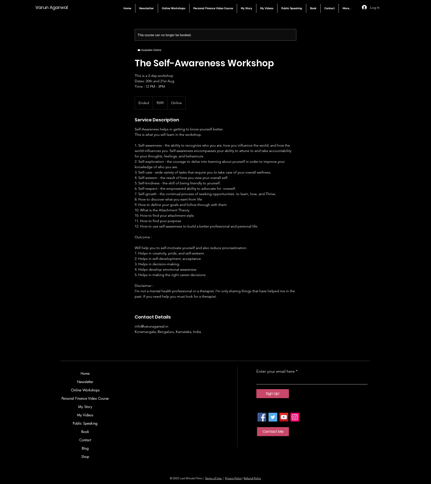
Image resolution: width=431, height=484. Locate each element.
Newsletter (85, 381)
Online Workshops (85, 390)
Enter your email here (275, 371)
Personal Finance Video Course (85, 398)
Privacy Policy (233, 478)
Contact (85, 440)
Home (85, 373)
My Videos (85, 415)
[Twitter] (272, 417)
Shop (85, 456)
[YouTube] (283, 417)
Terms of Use (213, 478)
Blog (85, 448)
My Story (85, 406)
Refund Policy (252, 478)
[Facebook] (261, 417)
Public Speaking (85, 423)
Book (85, 431)
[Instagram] (294, 417)
